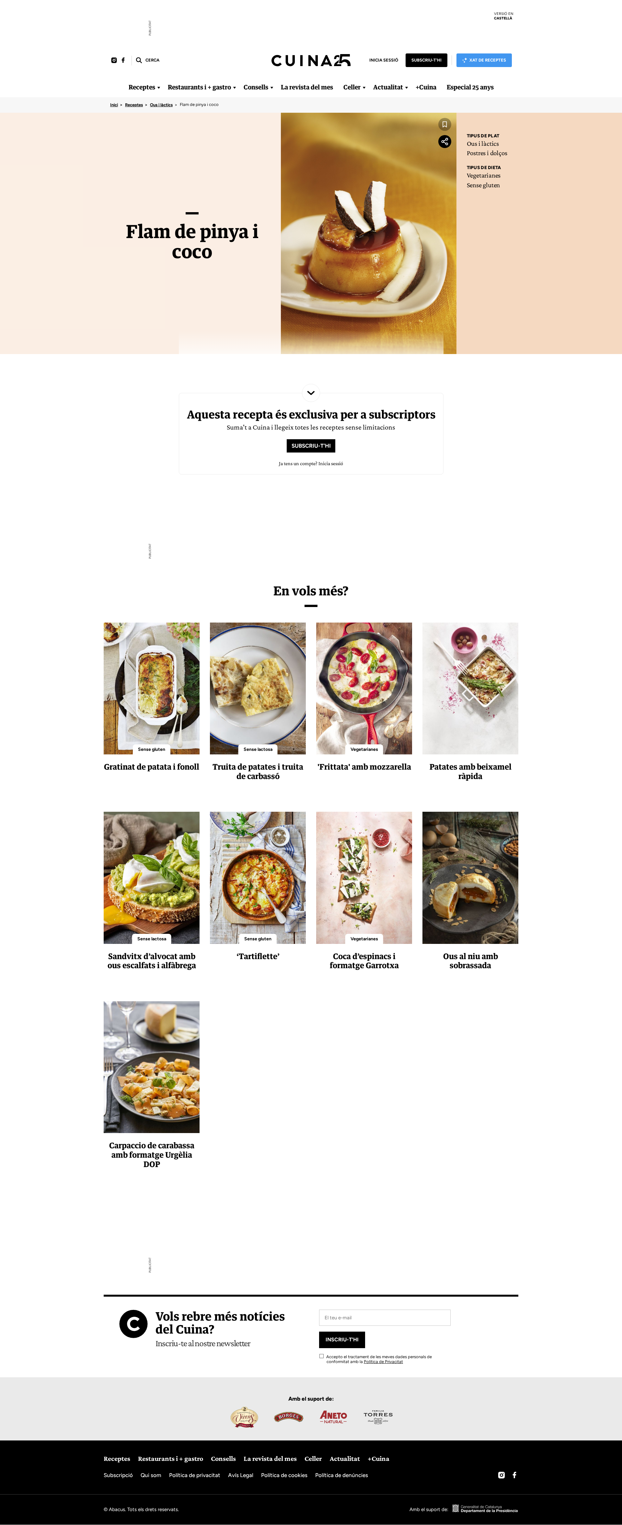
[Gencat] (485, 1509)
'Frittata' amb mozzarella (364, 766)
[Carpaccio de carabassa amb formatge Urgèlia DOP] (152, 1067)
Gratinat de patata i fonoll (151, 766)
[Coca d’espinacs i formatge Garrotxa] (364, 878)
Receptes (142, 87)
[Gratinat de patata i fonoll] (152, 688)
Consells (256, 87)
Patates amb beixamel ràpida (471, 771)
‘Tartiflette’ (258, 956)
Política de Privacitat (383, 1361)
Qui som (151, 1475)
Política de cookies (284, 1475)
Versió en (503, 16)
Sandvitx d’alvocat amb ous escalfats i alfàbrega (152, 960)
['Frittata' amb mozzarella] (364, 688)
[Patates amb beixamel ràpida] (470, 688)
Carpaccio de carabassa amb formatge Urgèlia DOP (151, 1155)
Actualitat (388, 87)
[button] (147, 60)
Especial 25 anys (470, 87)
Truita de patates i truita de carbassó (258, 771)
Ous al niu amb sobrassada (470, 960)
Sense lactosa (258, 749)
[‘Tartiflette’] (258, 878)
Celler (352, 87)
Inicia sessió (383, 60)
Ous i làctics (161, 104)
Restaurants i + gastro (199, 87)
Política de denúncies (341, 1475)
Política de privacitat (194, 1475)
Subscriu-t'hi (426, 60)
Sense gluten (483, 185)
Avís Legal (240, 1475)
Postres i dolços (487, 153)
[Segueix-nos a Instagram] (114, 60)
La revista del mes (307, 87)
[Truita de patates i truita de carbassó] (258, 688)
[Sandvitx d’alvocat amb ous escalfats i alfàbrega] (152, 878)
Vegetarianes (484, 175)
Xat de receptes (487, 60)
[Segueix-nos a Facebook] (123, 60)
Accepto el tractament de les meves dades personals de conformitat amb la (378, 1359)
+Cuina (426, 87)
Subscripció (118, 1475)
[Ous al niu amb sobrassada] (470, 878)
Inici (114, 104)
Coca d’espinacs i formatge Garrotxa (364, 960)
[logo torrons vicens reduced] (243, 1417)
